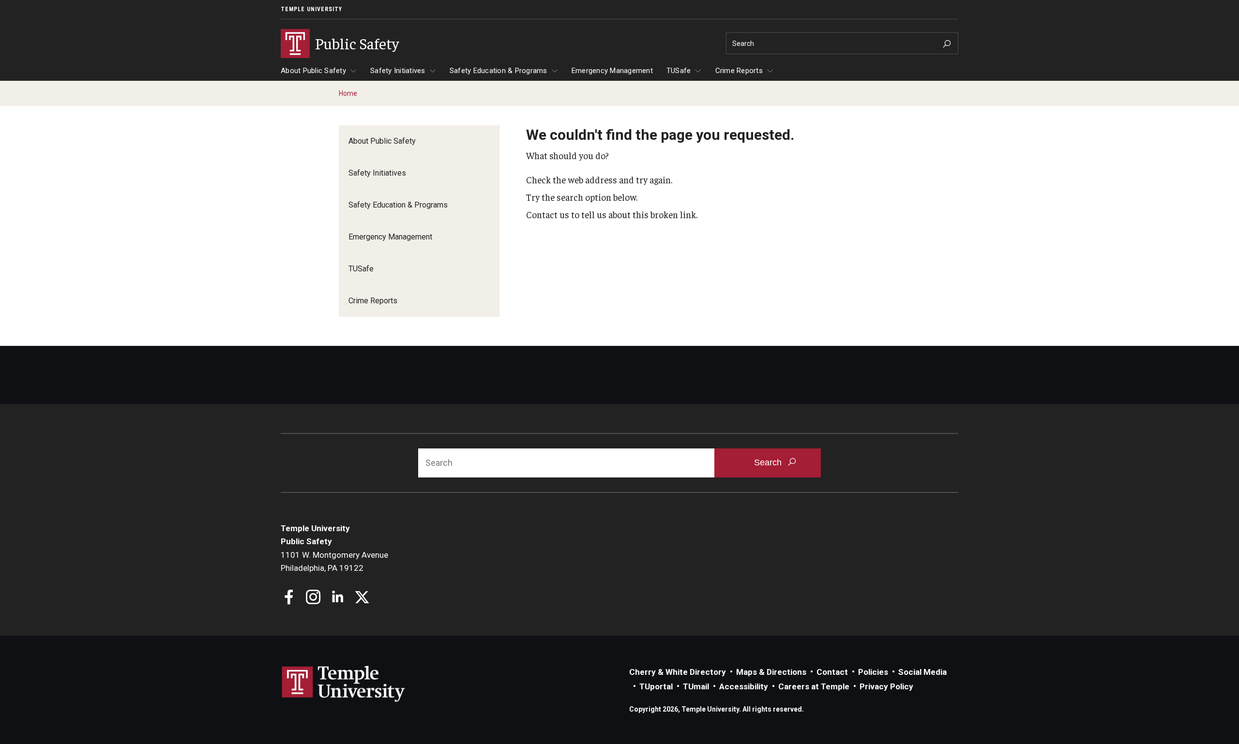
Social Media (922, 672)
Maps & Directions (771, 672)
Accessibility (743, 686)
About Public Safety (313, 70)
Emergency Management (612, 70)
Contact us (547, 214)
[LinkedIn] (337, 598)
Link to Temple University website (344, 684)
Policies (873, 672)
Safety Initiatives (397, 70)
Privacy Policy (886, 686)
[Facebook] (289, 598)
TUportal (656, 686)
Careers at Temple (813, 686)
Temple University (311, 9)
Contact (832, 672)
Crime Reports (739, 70)
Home (348, 93)
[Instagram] (313, 598)
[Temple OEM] (361, 598)
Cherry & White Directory (677, 672)
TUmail (696, 686)
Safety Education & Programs (498, 70)
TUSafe (678, 70)
